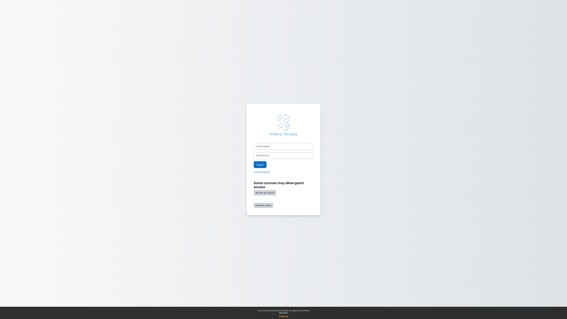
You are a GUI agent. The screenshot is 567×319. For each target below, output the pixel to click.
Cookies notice (263, 205)
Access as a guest (265, 192)
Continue (283, 316)
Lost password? (262, 172)
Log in (260, 164)
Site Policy (283, 312)
